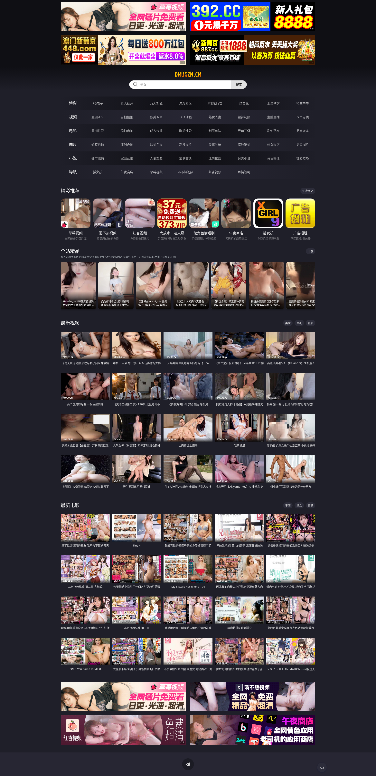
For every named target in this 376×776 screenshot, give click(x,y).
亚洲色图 (127, 144)
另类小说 (244, 158)
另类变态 (302, 131)
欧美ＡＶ (156, 117)
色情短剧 (244, 172)
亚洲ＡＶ (97, 117)
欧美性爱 (185, 131)
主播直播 (273, 117)
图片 (73, 144)
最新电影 (70, 505)
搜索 (239, 84)
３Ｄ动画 (185, 117)
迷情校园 (215, 158)
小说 (73, 158)
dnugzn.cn (188, 74)
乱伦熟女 (273, 131)
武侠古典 (185, 158)
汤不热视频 (185, 172)
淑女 (299, 505)
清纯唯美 (244, 144)
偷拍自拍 (127, 131)
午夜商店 (127, 172)
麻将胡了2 (215, 103)
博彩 (73, 103)
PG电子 (97, 103)
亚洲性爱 (97, 131)
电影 (73, 130)
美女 (288, 323)
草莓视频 (156, 172)
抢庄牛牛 (302, 103)
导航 (73, 172)
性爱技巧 (302, 158)
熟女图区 (273, 144)
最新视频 (70, 323)
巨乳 (299, 323)
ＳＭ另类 (302, 117)
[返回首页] (322, 767)
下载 (310, 251)
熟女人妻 (215, 117)
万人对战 (156, 103)
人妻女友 (156, 158)
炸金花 (244, 103)
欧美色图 (156, 144)
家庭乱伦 (127, 158)
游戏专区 (185, 103)
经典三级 (244, 131)
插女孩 (97, 172)
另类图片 (302, 144)
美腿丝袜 (215, 144)
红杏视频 (215, 172)
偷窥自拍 (97, 144)
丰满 (288, 505)
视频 (73, 117)
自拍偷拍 (127, 117)
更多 (310, 323)
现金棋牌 (273, 103)
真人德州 (127, 103)
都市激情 (97, 158)
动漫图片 (185, 144)
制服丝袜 (215, 131)
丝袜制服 (244, 117)
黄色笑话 (273, 158)
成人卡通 (156, 131)
